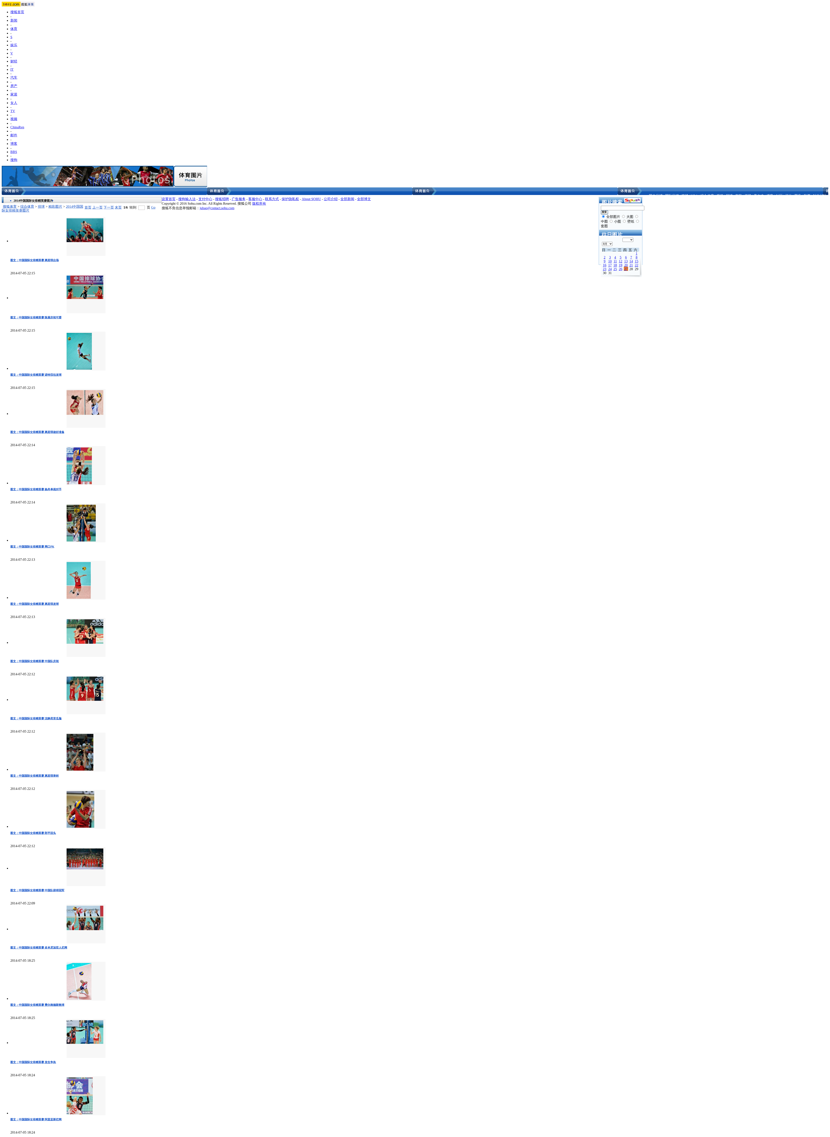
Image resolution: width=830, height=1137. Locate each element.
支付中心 (205, 199)
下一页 (109, 207)
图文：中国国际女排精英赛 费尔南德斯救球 (37, 1004)
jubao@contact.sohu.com (217, 208)
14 (631, 261)
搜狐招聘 (222, 199)
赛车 (738, 196)
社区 (779, 196)
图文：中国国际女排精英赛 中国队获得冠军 (37, 890)
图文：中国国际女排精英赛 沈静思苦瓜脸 (36, 718)
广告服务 (239, 199)
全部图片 (613, 217)
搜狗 (13, 160)
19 (620, 265)
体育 (13, 29)
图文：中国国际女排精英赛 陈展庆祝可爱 (36, 317)
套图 (604, 226)
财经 (13, 61)
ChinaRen (17, 127)
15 (636, 261)
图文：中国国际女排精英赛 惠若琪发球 (34, 603)
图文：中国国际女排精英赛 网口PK (32, 546)
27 (626, 269)
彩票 (807, 196)
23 (604, 269)
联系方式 (272, 199)
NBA (694, 196)
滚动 (788, 196)
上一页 (97, 207)
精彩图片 (55, 206)
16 (604, 265)
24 (610, 269)
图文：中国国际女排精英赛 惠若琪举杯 (34, 775)
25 (615, 269)
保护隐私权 (290, 199)
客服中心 (255, 199)
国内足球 (656, 196)
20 (626, 265)
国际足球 (672, 196)
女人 (13, 103)
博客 (13, 143)
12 (620, 261)
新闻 (13, 20)
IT (12, 69)
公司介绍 (331, 199)
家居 (13, 94)
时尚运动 (820, 196)
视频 (13, 119)
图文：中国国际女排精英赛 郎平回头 (33, 833)
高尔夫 (759, 196)
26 (620, 269)
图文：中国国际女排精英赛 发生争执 (33, 1062)
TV (12, 111)
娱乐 (13, 45)
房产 (13, 86)
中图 (604, 221)
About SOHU (311, 199)
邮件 (13, 135)
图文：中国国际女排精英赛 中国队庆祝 (34, 661)
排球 (41, 206)
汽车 (13, 77)
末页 (118, 207)
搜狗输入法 (187, 199)
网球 (729, 196)
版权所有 (259, 203)
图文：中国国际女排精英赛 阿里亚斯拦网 (36, 1119)
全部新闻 (347, 199)
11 (615, 261)
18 (615, 265)
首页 (88, 207)
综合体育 (707, 196)
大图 (629, 217)
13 (626, 261)
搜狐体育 (10, 206)
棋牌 (747, 196)
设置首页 (169, 199)
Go (153, 207)
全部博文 (364, 199)
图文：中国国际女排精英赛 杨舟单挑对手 (36, 489)
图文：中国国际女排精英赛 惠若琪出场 (34, 260)
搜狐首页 (17, 12)
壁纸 (630, 221)
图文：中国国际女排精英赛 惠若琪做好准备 (37, 432)
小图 (617, 221)
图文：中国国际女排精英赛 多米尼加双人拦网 (38, 947)
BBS (13, 152)
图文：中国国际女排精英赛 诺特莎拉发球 (36, 374)
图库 (797, 196)
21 (631, 265)
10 (610, 261)
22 (636, 265)
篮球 (684, 196)
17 (610, 265)
